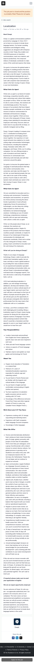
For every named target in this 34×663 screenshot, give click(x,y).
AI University (21, 647)
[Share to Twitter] (20, 637)
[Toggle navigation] (31, 3)
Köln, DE (19, 29)
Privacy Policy (24, 650)
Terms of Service (12, 650)
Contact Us (30, 647)
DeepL (5, 29)
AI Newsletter (9, 647)
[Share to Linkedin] (17, 637)
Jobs (1, 647)
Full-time (11, 29)
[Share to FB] (13, 637)
